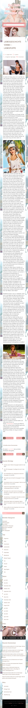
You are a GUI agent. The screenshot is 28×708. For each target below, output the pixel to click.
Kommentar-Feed (7, 692)
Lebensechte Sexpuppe (7, 525)
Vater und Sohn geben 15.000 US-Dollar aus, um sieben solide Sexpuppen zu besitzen (13, 655)
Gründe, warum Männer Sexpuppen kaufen (13, 465)
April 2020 (6, 616)
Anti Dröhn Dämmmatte (7, 654)
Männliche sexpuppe (7, 527)
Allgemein (8, 56)
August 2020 (6, 605)
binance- (4, 663)
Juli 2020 (6, 608)
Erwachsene (6, 544)
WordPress (10, 703)
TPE (5, 572)
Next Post (19, 438)
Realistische (6, 555)
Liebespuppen (10, 423)
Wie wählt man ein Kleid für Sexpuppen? (12, 478)
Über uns (15, 705)
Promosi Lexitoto (5, 646)
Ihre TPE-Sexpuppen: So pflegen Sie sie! (12, 469)
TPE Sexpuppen (6, 530)
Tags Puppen (13, 56)
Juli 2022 (6, 580)
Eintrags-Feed (7, 689)
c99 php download (6, 672)
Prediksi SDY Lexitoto (6, 650)
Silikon (5, 566)
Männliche (6, 549)
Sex (5, 561)
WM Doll (4, 529)
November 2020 (7, 599)
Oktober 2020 (7, 602)
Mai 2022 (6, 583)
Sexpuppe (4, 521)
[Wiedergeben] (4, 638)
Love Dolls (4, 524)
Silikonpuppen (5, 522)
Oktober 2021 (7, 588)
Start (12, 705)
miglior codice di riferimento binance (10, 667)
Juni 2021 (6, 594)
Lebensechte (6, 547)
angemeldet (10, 449)
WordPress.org (7, 694)
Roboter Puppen (7, 558)
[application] (14, 633)
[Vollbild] (23, 638)
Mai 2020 (6, 614)
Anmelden (6, 686)
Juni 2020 (6, 611)
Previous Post (9, 438)
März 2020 (6, 619)
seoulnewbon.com (6, 659)
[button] (14, 633)
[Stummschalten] (21, 638)
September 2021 (7, 591)
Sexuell (5, 563)
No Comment (21, 56)
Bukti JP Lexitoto (5, 676)
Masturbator (6, 552)
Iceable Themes (20, 703)
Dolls (5, 541)
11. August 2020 (8, 54)
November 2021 (7, 585)
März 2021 (6, 597)
